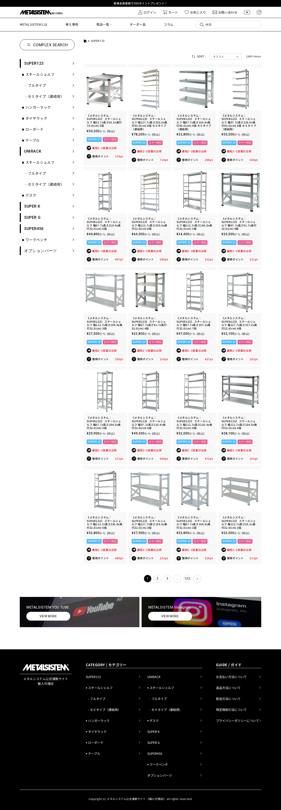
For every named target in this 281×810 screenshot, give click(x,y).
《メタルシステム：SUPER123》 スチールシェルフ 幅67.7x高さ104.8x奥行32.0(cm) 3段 (194, 522)
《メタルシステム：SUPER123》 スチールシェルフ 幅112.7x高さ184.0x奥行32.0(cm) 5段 (194, 223)
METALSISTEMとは (33, 24)
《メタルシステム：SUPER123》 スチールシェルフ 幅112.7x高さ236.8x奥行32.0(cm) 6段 (104, 522)
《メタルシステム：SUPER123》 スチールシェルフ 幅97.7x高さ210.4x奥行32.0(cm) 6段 (149, 422)
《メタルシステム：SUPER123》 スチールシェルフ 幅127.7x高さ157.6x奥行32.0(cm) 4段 (239, 323)
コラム (168, 24)
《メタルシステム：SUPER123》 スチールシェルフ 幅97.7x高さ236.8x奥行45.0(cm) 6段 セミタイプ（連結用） (239, 122)
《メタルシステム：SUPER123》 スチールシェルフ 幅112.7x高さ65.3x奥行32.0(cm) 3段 (239, 522)
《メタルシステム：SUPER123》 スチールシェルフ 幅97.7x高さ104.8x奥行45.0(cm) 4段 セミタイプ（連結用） (194, 122)
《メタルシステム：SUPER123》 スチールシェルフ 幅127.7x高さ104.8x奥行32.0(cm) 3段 (149, 522)
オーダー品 (138, 24)
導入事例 (71, 24)
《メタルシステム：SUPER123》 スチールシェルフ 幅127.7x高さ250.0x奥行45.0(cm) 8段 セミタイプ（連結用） (149, 122)
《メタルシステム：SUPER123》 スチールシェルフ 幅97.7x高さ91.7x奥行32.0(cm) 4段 (239, 223)
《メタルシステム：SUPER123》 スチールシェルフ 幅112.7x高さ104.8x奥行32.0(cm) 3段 (104, 323)
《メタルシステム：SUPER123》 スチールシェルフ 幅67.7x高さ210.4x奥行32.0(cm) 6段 (104, 223)
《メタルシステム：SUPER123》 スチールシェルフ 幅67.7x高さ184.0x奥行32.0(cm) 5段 (104, 422)
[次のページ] (197, 578)
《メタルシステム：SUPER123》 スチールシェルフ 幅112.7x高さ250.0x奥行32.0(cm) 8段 (149, 223)
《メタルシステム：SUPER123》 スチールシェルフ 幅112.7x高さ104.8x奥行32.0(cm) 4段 (239, 422)
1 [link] (148, 578)
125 (187, 578)
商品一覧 (102, 24)
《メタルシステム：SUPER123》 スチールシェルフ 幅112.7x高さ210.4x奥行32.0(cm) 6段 (194, 422)
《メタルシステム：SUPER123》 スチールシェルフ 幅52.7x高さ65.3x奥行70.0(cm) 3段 (104, 120)
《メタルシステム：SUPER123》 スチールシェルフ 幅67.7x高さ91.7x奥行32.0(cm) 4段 (149, 323)
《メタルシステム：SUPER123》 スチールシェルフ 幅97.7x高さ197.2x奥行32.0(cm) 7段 (194, 323)
